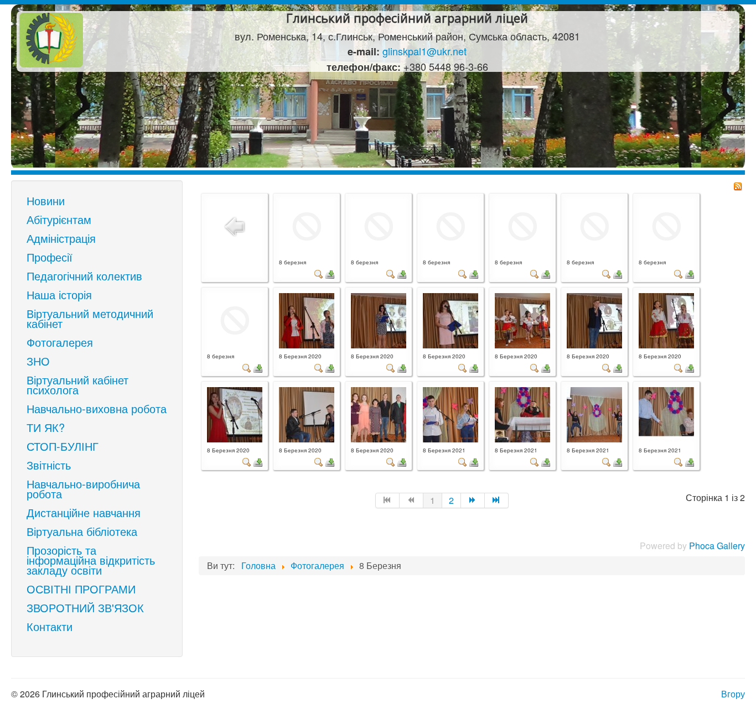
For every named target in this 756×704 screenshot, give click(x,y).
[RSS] (737, 185)
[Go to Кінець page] (497, 500)
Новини (46, 200)
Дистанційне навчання (84, 512)
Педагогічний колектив (84, 276)
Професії (50, 257)
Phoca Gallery (717, 545)
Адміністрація (61, 238)
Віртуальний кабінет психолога (77, 385)
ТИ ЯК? (46, 427)
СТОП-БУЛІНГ (63, 446)
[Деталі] (318, 273)
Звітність (49, 465)
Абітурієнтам (59, 219)
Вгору (733, 693)
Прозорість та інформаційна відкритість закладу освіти (91, 560)
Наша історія (59, 294)
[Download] (329, 273)
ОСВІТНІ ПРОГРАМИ (81, 589)
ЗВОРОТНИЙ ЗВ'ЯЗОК (85, 607)
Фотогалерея (60, 342)
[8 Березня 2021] (450, 413)
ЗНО (38, 361)
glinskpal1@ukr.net (424, 51)
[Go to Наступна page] (473, 500)
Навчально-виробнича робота (83, 489)
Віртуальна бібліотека (82, 531)
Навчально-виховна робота (97, 408)
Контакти (50, 626)
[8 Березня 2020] (306, 319)
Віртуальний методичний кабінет (90, 318)
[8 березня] (306, 225)
